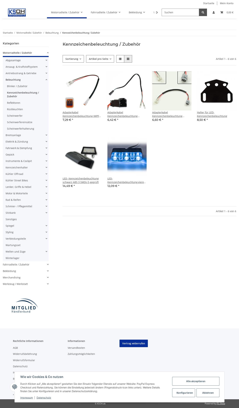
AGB (15, 347)
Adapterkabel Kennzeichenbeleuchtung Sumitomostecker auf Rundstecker (167, 114)
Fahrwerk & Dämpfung (19, 148)
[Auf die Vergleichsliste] (96, 77)
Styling (9, 232)
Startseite (208, 3)
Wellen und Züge (16, 251)
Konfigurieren (185, 392)
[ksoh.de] (22, 12)
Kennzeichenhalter (17, 167)
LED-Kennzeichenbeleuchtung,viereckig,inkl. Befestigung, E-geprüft (127, 180)
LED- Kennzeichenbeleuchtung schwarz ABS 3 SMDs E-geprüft (81, 180)
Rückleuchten (15, 109)
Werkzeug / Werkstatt (15, 284)
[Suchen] (203, 12)
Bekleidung (9, 271)
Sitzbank (11, 212)
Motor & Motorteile (17, 193)
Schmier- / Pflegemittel (19, 206)
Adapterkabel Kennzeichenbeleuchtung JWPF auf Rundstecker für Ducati (81, 114)
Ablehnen (208, 392)
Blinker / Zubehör (17, 86)
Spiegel (10, 225)
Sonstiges (11, 219)
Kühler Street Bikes (17, 180)
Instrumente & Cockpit (19, 161)
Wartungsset (13, 245)
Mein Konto (226, 3)
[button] (213, 12)
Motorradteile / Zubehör (17, 52)
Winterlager (12, 258)
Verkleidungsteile (16, 238)
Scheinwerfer (15, 115)
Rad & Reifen (13, 199)
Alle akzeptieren (195, 381)
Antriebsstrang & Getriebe (21, 73)
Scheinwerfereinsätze (19, 122)
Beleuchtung (13, 79)
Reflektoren (13, 102)
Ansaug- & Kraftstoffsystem (22, 66)
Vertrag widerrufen (133, 343)
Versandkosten (76, 347)
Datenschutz (20, 366)
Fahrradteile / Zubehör (16, 264)
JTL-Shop (221, 403)
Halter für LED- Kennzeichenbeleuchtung (212, 114)
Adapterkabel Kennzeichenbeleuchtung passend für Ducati (122, 114)
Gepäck (10, 154)
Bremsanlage (13, 135)
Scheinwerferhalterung (20, 128)
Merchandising (11, 277)
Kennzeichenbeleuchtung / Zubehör (23, 94)
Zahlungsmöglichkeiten (81, 354)
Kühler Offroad (14, 174)
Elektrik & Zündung (17, 141)
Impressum (26, 397)
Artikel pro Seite (98, 59)
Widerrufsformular (24, 360)
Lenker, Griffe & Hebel (18, 187)
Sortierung (71, 59)
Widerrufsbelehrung (25, 354)
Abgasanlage (13, 60)
